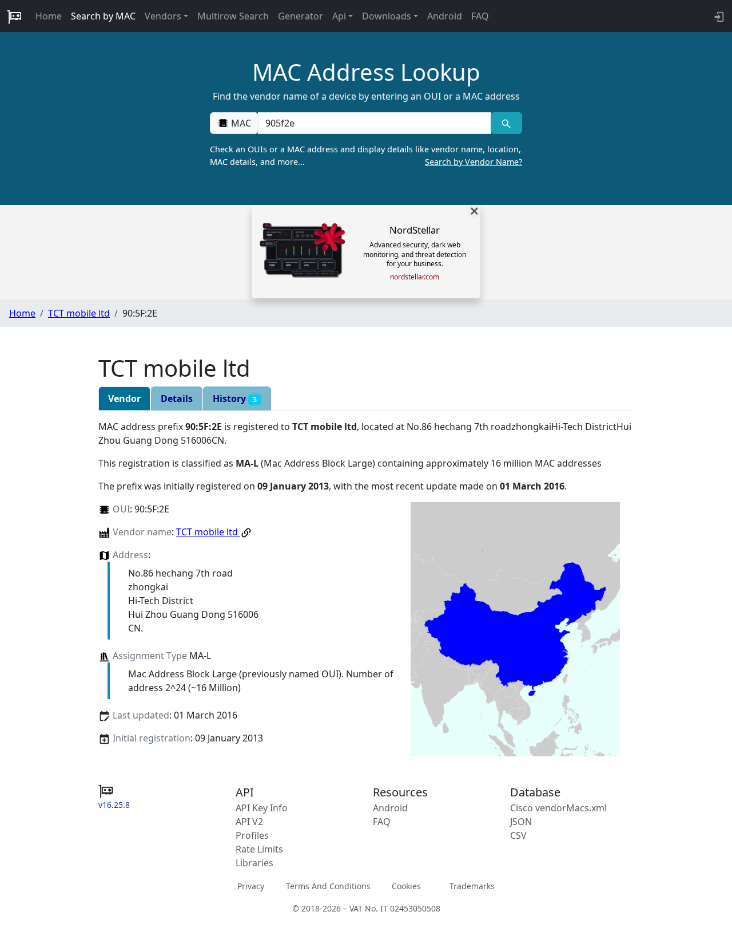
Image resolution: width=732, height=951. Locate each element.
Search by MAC (103, 16)
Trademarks (472, 886)
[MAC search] (506, 123)
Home (48, 16)
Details (177, 398)
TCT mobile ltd (79, 313)
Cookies (406, 886)
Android (444, 16)
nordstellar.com (414, 277)
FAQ (480, 16)
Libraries (254, 863)
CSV (518, 835)
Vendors (163, 16)
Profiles (252, 835)
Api (339, 16)
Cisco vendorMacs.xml (558, 808)
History (235, 398)
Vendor (124, 398)
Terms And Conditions (328, 886)
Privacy (250, 886)
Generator (300, 16)
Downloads (386, 16)
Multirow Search (233, 16)
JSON (521, 821)
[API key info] (718, 16)
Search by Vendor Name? (473, 161)
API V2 (249, 821)
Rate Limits (259, 849)
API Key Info (262, 808)
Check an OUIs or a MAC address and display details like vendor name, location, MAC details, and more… (366, 155)
